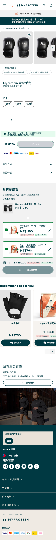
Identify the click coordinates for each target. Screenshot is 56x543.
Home (5, 28)
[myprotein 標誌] (27, 5)
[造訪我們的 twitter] (30, 466)
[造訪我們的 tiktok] (17, 466)
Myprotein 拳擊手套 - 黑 (19, 28)
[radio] (7, 104)
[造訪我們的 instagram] (5, 466)
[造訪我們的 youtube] (24, 466)
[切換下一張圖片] (53, 48)
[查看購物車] (51, 5)
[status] (11, 120)
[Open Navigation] (5, 5)
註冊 (9, 441)
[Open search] (11, 5)
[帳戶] (44, 5)
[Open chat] (36, 466)
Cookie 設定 (9, 449)
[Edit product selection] (49, 230)
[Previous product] (47, 351)
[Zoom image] (29, 35)
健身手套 (15, 323)
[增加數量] (16, 120)
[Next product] (52, 351)
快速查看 (17, 343)
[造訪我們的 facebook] (11, 466)
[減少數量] (7, 120)
